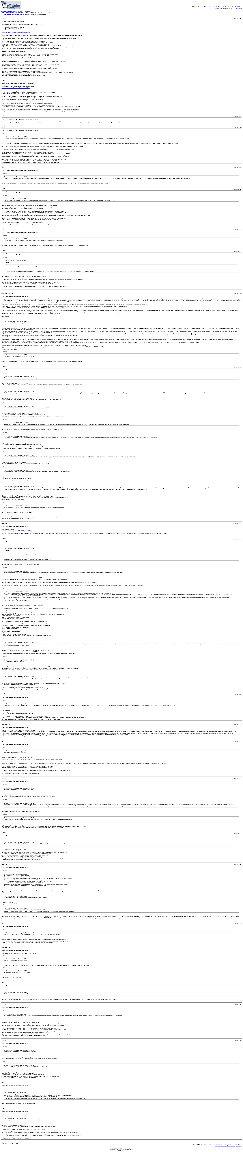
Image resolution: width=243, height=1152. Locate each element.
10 (214, 6)
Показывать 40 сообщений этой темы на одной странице (228, 8)
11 (216, 6)
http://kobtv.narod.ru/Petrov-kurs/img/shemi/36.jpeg (16, 32)
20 (232, 6)
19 (230, 6)
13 (219, 6)
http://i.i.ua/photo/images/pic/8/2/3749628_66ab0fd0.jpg (17, 530)
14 (221, 6)
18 (228, 6)
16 (225, 6)
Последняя (238, 6)
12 (218, 6)
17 (227, 6)
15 (223, 6)
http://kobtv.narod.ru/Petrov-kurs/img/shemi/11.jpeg (16, 88)
